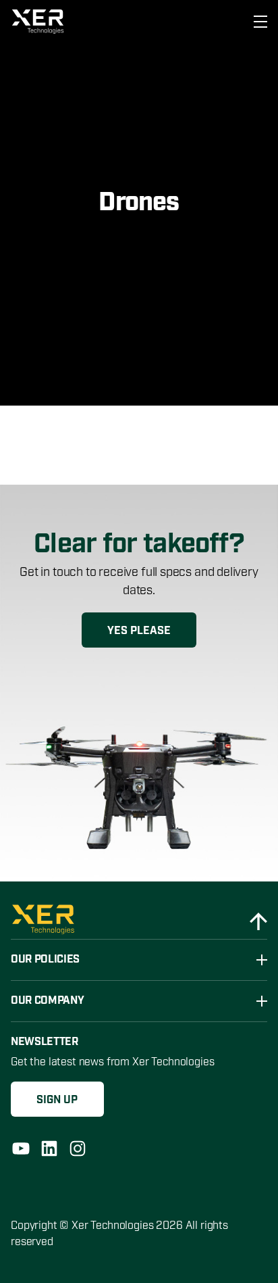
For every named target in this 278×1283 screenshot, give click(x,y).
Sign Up (57, 1100)
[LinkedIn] (49, 1148)
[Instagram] (77, 1148)
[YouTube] (21, 1148)
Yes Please (139, 631)
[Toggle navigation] (256, 21)
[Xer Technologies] (39, 21)
